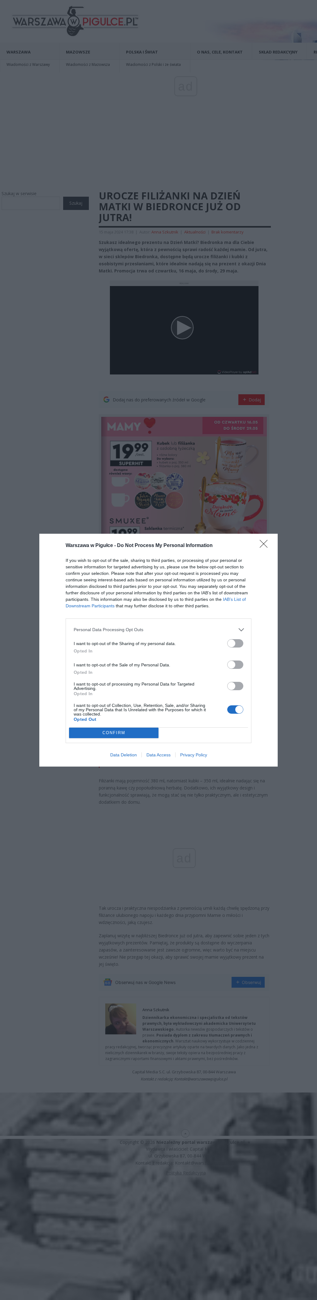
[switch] (235, 643)
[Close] (265, 546)
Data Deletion (123, 754)
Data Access (158, 754)
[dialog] (158, 650)
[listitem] (158, 629)
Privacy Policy (193, 754)
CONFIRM (113, 732)
